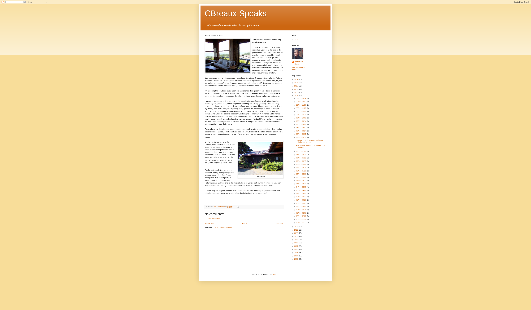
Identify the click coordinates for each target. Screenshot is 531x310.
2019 (296, 79)
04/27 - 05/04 (301, 177)
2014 (296, 96)
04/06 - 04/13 (301, 187)
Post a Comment (214, 219)
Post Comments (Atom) (223, 227)
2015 (296, 92)
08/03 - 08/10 (301, 137)
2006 (296, 249)
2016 (296, 89)
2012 (296, 230)
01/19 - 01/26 (301, 219)
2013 (296, 227)
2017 (296, 86)
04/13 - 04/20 (301, 184)
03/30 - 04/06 (301, 190)
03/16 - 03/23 (301, 197)
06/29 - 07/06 (301, 151)
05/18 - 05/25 (301, 168)
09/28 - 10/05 (301, 118)
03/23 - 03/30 (301, 194)
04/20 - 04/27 (301, 181)
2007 (296, 246)
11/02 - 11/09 (301, 108)
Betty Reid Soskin (299, 63)
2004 (296, 256)
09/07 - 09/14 (301, 121)
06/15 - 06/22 (301, 158)
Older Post (279, 223)
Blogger (275, 275)
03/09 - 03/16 (301, 200)
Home (244, 223)
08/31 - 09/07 (301, 124)
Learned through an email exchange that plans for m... (309, 141)
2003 (296, 259)
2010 (296, 236)
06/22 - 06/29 (301, 155)
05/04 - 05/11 (301, 174)
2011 (296, 233)
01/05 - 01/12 (301, 223)
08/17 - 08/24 (301, 131)
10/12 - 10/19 (301, 115)
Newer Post (209, 223)
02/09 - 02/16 (301, 210)
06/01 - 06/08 (301, 164)
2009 (296, 240)
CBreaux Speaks (236, 13)
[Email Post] (238, 207)
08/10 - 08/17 (301, 134)
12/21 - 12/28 (301, 99)
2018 (296, 83)
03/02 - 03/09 (301, 203)
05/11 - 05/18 (301, 171)
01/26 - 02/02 (301, 216)
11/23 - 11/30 (301, 105)
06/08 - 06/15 (301, 161)
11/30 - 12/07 (301, 102)
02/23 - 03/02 (301, 206)
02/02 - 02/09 (301, 213)
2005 (296, 253)
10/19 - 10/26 (301, 111)
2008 (296, 243)
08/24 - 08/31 (301, 128)
